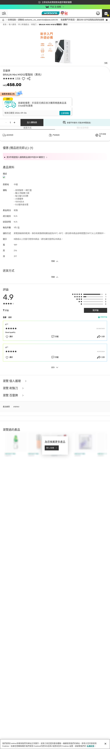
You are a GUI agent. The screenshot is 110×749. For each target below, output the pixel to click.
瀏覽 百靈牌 (11, 395)
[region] (55, 744)
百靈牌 (6, 70)
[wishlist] (23, 78)
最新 (10, 317)
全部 (4, 317)
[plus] (14, 122)
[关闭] (105, 744)
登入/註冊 (50, 448)
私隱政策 (90, 746)
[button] (106, 13)
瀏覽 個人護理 (12, 381)
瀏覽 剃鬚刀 (11, 388)
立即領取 (65, 113)
